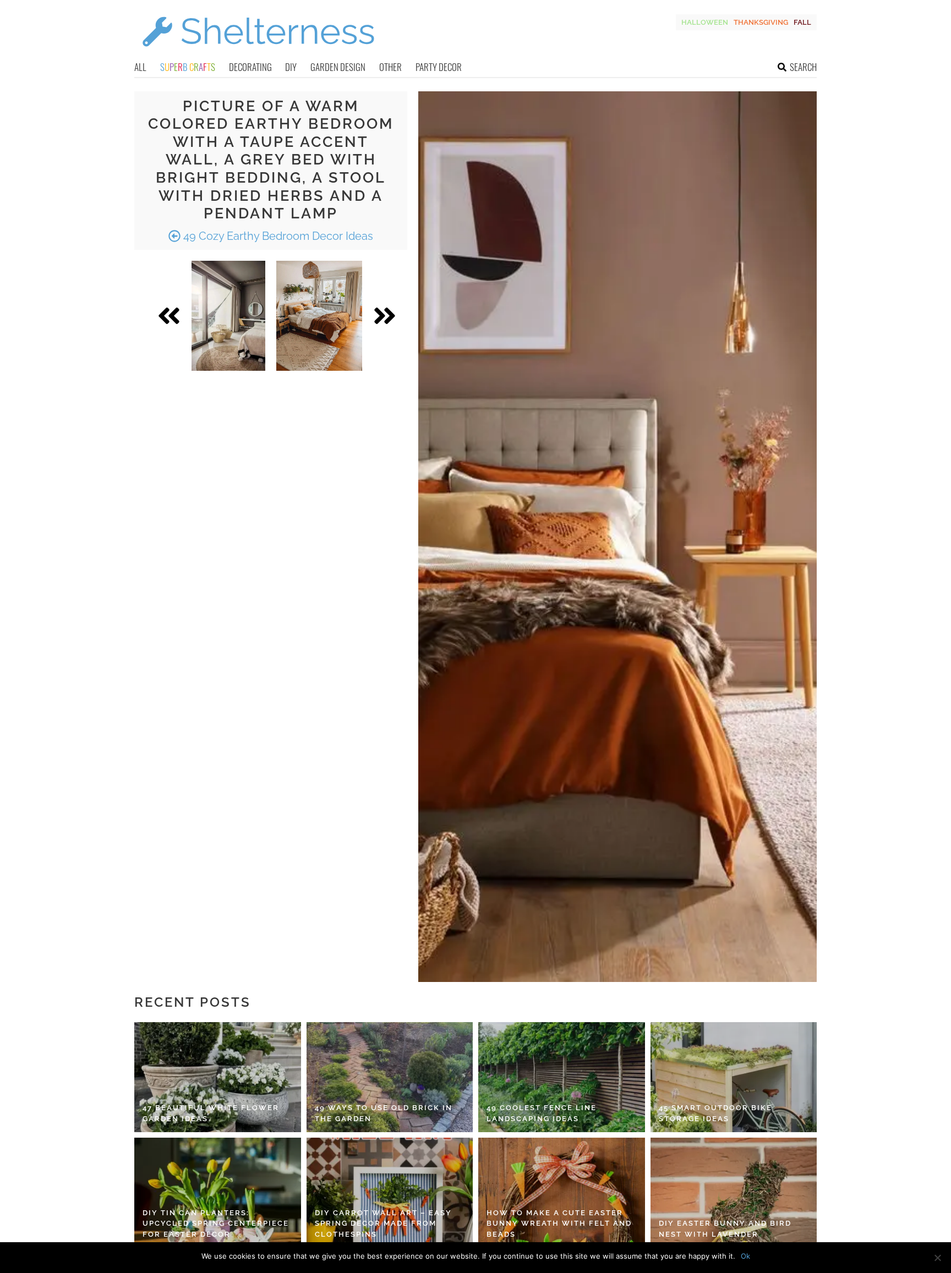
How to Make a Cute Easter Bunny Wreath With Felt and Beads (559, 1223)
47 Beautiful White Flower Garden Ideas (211, 1113)
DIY (291, 67)
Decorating (250, 67)
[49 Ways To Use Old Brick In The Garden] (390, 1077)
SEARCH (803, 67)
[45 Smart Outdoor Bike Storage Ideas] (734, 1077)
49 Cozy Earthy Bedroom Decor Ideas (277, 236)
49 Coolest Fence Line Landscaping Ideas (542, 1113)
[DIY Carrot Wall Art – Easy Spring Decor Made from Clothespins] (390, 1193)
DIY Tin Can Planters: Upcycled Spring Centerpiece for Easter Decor (216, 1223)
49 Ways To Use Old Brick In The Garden (383, 1113)
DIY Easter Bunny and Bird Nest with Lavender (725, 1228)
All (140, 67)
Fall (802, 22)
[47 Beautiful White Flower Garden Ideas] (217, 1077)
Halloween (704, 22)
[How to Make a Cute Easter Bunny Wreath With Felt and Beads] (561, 1193)
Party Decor (439, 67)
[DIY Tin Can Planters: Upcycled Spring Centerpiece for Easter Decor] (217, 1193)
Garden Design (337, 67)
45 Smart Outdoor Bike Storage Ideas (715, 1113)
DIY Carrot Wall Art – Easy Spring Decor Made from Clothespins (383, 1223)
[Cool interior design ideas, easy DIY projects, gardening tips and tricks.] (258, 53)
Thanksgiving (761, 22)
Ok (745, 1256)
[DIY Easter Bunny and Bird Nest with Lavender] (734, 1193)
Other (390, 67)
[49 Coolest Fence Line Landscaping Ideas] (561, 1077)
